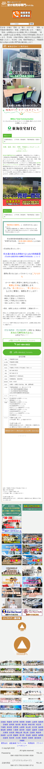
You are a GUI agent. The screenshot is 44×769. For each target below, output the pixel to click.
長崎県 (24, 738)
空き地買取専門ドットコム (17, 405)
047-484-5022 (22, 344)
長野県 (15, 727)
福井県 (40, 727)
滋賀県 (34, 730)
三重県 (15, 730)
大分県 (18, 738)
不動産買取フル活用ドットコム (18, 402)
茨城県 (5, 724)
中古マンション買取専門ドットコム (20, 407)
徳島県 (34, 735)
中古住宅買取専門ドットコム (18, 404)
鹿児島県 (37, 738)
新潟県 (9, 727)
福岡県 (40, 735)
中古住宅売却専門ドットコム (18, 411)
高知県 (28, 735)
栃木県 (18, 724)
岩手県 (15, 722)
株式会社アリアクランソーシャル (23, 753)
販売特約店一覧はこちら (22, 768)
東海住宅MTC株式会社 (9, 155)
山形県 (34, 722)
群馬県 (11, 724)
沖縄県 (22, 740)
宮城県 (28, 722)
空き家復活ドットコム (16, 415)
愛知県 (3, 730)
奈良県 (11, 732)
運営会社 (4, 743)
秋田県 (22, 722)
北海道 (3, 722)
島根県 (3, 735)
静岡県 (9, 730)
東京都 (24, 724)
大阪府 (28, 730)
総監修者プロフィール (17, 743)
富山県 (28, 727)
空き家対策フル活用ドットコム (18, 398)
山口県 (9, 735)
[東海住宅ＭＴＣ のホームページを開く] (22, 114)
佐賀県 (5, 738)
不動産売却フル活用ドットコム (18, 409)
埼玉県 (38, 724)
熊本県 (11, 738)
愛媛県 (15, 735)
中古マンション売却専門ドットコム (20, 413)
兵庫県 (5, 732)
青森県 (9, 722)
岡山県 (25, 732)
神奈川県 (31, 724)
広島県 (32, 732)
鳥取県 (38, 732)
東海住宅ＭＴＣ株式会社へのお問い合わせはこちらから (22, 431)
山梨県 (22, 727)
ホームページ (13, 395)
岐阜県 (22, 730)
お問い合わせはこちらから (21, 352)
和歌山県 (19, 732)
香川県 (22, 735)
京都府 (40, 730)
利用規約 (31, 743)
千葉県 (3, 727)
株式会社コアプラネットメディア (23, 763)
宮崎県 (30, 738)
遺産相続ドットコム (15, 400)
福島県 (40, 722)
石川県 (34, 727)
